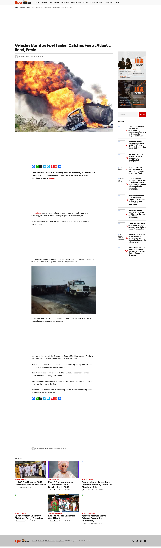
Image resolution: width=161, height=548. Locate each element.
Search (142, 114)
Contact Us (41, 541)
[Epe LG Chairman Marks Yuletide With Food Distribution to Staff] (63, 469)
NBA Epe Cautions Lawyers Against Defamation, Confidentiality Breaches (135, 158)
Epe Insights (36, 213)
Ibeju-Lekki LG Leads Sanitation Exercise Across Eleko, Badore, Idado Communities (137, 226)
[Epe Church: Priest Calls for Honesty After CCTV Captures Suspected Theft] (121, 170)
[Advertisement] (80, 22)
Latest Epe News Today (27, 7)
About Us (34, 541)
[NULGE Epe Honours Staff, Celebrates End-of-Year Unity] (30, 469)
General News (24, 41)
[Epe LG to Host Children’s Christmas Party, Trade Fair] (30, 503)
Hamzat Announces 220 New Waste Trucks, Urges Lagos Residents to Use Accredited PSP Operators (136, 200)
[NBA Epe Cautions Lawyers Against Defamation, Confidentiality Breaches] (121, 157)
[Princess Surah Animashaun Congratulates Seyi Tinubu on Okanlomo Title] (97, 469)
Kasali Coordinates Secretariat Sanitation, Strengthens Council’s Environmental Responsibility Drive (137, 131)
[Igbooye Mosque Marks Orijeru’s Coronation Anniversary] (97, 503)
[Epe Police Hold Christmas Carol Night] (63, 503)
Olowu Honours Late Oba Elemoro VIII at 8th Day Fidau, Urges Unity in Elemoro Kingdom (136, 251)
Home (16, 7)
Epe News (17, 41)
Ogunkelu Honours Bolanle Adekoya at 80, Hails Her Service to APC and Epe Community (136, 214)
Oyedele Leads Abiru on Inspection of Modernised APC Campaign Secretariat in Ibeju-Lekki (137, 238)
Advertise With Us (50, 541)
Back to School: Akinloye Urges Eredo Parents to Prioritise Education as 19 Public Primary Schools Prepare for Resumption (137, 184)
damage (51, 178)
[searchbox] (128, 114)
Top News (23, 479)
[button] (144, 2)
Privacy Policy (60, 541)
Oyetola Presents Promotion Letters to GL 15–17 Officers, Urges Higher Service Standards (137, 145)
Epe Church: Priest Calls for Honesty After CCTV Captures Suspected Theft (136, 170)
